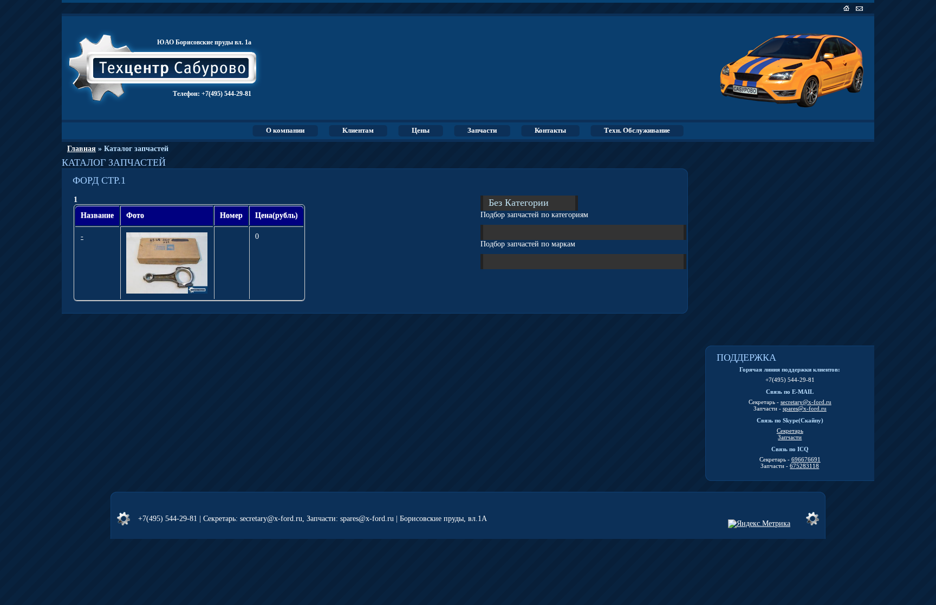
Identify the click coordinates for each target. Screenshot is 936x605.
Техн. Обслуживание (637, 130)
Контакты (550, 130)
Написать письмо (860, 8)
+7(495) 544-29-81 (226, 93)
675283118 (804, 466)
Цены (421, 130)
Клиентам (358, 130)
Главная (81, 149)
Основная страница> (847, 8)
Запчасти (482, 130)
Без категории (519, 202)
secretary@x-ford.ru (806, 402)
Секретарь (790, 430)
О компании (285, 130)
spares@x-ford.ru (805, 408)
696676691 (806, 459)
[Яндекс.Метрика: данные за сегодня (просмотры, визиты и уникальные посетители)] (759, 523)
